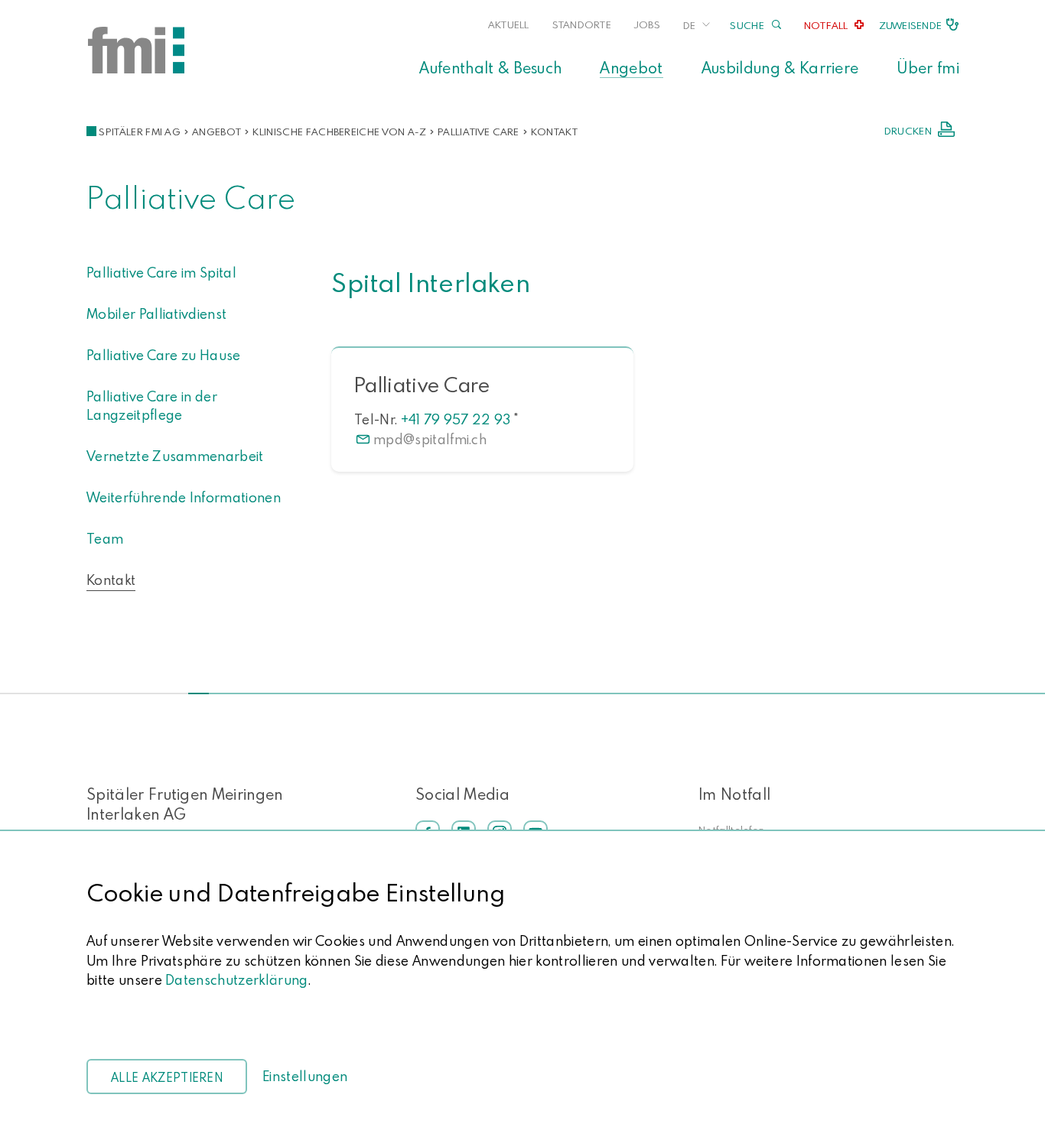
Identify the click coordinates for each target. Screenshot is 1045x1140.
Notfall (826, 25)
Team (104, 538)
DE (689, 25)
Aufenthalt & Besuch (490, 67)
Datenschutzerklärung (236, 980)
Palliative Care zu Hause (163, 355)
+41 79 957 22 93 (456, 419)
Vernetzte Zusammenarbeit (175, 456)
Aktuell (508, 24)
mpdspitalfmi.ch (430, 439)
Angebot (631, 67)
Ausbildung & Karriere (780, 67)
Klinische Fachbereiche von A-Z (339, 131)
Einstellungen (304, 1076)
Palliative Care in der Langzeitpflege (151, 406)
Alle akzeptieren (167, 1077)
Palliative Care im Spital (161, 272)
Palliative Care (478, 131)
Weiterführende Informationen (183, 497)
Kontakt (554, 131)
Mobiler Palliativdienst (156, 314)
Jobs (647, 24)
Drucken (908, 131)
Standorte (581, 24)
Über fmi (928, 67)
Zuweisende (910, 25)
